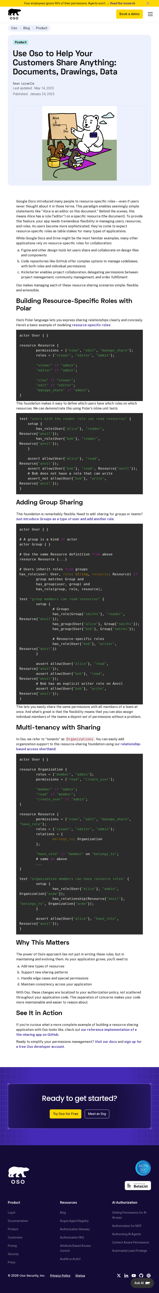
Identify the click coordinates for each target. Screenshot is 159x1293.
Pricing (12, 1245)
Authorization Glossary (75, 1229)
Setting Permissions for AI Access (129, 1215)
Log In (12, 1212)
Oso (14, 28)
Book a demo (129, 14)
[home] (14, 14)
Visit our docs (106, 1042)
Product (41, 28)
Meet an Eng (97, 1114)
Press (11, 1262)
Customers (15, 1237)
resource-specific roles (91, 325)
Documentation (18, 1221)
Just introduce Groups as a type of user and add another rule (65, 519)
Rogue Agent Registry (74, 1221)
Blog (26, 28)
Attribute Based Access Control (75, 1248)
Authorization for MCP (127, 1226)
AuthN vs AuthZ (70, 1259)
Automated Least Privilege (129, 1250)
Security (13, 1254)
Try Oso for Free (65, 1114)
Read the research (122, 3)
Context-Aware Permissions (130, 1242)
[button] (148, 14)
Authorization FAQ (72, 1237)
